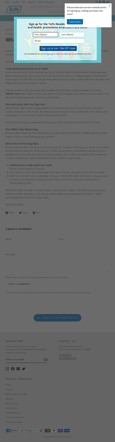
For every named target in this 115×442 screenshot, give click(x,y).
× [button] (109, 6)
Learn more (75, 21)
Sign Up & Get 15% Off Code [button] (58, 48)
